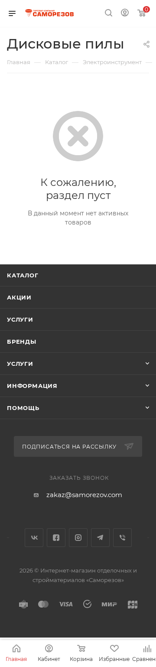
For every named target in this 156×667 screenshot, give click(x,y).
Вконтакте (34, 537)
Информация (32, 385)
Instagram (78, 537)
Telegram (100, 537)
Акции (19, 297)
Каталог (23, 275)
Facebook (56, 537)
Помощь (23, 407)
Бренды (21, 341)
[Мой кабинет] (125, 14)
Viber (122, 537)
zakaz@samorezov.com (84, 495)
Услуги (20, 319)
